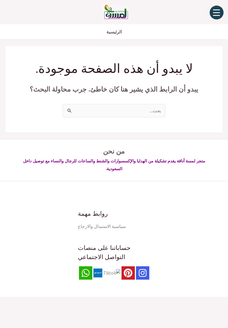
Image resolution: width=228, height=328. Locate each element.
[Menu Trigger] (217, 12)
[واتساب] (85, 273)
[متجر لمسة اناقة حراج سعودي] (98, 273)
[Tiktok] (112, 273)
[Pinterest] (128, 273)
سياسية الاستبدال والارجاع (102, 226)
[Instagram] (142, 273)
